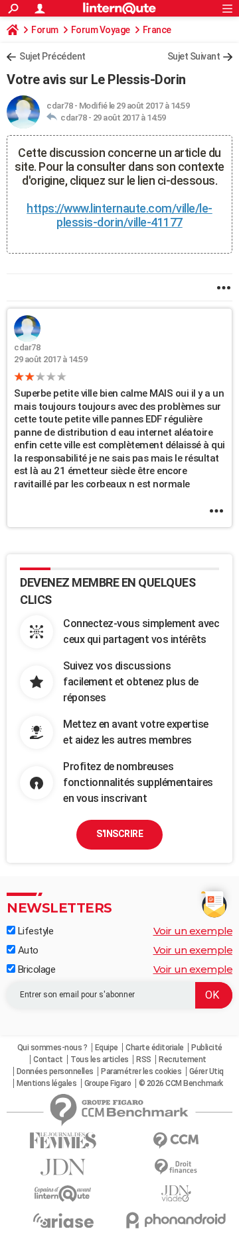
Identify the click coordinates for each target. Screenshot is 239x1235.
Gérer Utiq (206, 1071)
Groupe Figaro (107, 1083)
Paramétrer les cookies (141, 1071)
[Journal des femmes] (63, 1140)
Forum (44, 30)
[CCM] (176, 1140)
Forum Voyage (100, 30)
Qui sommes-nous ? (52, 1047)
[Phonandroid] (176, 1220)
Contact (48, 1059)
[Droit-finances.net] (176, 1167)
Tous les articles (99, 1059)
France (157, 30)
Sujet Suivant (193, 56)
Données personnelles (55, 1071)
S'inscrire (119, 833)
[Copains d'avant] (63, 1193)
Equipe (106, 1047)
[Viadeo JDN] (176, 1193)
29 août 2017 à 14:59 (129, 118)
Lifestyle (34, 931)
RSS (143, 1059)
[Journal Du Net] (63, 1167)
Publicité (206, 1047)
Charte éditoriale (154, 1047)
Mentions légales (46, 1083)
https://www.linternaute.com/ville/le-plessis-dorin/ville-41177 (119, 215)
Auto (27, 950)
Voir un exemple (193, 930)
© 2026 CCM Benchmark (181, 1083)
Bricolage (35, 969)
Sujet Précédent (52, 56)
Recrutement (182, 1059)
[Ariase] (63, 1220)
